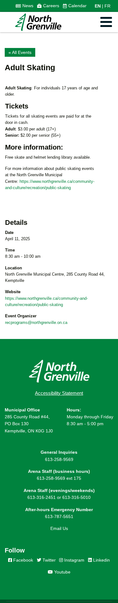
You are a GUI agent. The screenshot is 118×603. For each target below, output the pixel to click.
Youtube (61, 571)
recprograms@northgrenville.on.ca (36, 322)
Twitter (48, 560)
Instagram (73, 560)
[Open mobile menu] (106, 22)
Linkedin (101, 560)
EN (98, 5)
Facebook (22, 560)
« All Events (19, 52)
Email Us (59, 528)
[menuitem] (24, 6)
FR (107, 5)
